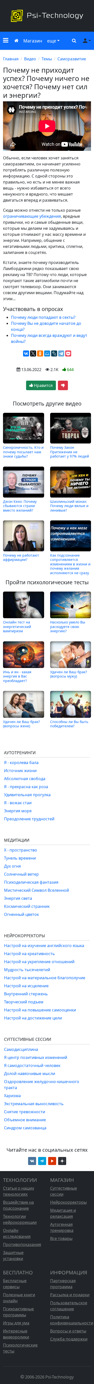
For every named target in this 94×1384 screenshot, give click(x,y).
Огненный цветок (21, 914)
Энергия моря (18, 811)
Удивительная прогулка (27, 794)
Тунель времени (20, 858)
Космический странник (27, 906)
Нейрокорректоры (68, 1202)
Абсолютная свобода (24, 778)
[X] (33, 353)
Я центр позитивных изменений (35, 1057)
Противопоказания (22, 1244)
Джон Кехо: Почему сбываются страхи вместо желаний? (20, 505)
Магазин (32, 41)
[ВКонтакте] (26, 353)
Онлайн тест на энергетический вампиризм (17, 626)
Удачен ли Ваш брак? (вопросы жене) (21, 723)
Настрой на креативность (29, 953)
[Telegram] (61, 353)
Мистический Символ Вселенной (36, 890)
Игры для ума (16, 1323)
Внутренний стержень (26, 994)
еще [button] (51, 41)
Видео (30, 59)
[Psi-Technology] (47, 16)
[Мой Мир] (47, 353)
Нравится (43, 385)
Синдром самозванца (25, 1128)
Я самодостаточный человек (32, 1065)
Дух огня (12, 866)
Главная (11, 59)
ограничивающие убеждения (32, 216)
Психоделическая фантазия (31, 882)
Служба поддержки (68, 1339)
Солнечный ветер (21, 874)
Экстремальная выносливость (34, 1103)
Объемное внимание (25, 1120)
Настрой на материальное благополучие (44, 977)
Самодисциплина (21, 1049)
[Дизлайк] (63, 385)
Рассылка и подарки (69, 1295)
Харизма (12, 1095)
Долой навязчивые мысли (29, 1073)
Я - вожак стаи (18, 803)
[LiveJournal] (54, 353)
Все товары (61, 1238)
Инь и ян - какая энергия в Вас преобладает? (17, 676)
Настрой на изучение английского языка (44, 945)
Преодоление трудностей (29, 819)
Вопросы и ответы (68, 1331)
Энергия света (18, 898)
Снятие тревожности (24, 1111)
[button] (5, 41)
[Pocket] (68, 353)
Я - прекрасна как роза (26, 786)
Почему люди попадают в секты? (43, 317)
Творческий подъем (23, 1002)
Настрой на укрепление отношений (39, 961)
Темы (47, 59)
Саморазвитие (71, 59)
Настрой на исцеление (26, 986)
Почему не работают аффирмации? (21, 557)
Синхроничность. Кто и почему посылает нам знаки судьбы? (23, 452)
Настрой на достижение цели (33, 1018)
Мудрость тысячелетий (27, 969)
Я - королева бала (21, 762)
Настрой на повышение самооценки (40, 1010)
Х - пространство (20, 850)
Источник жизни (20, 770)
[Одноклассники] (40, 353)
